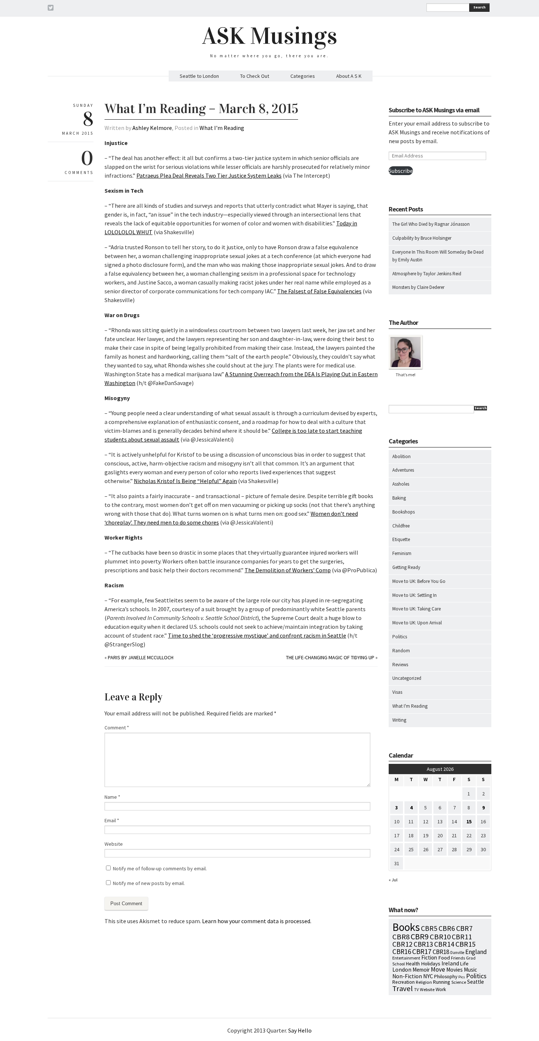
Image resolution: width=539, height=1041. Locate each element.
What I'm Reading (221, 127)
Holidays (430, 963)
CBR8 (401, 937)
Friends (458, 958)
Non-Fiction (407, 976)
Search (479, 7)
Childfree (401, 526)
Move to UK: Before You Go (418, 581)
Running (441, 982)
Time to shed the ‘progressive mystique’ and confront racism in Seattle (257, 635)
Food (444, 957)
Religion (424, 982)
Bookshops (403, 512)
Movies (454, 969)
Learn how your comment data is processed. (256, 921)
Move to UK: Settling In (414, 595)
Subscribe (401, 170)
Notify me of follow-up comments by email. (160, 868)
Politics (399, 637)
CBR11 (462, 936)
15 (469, 821)
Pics (461, 977)
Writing (399, 720)
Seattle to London (199, 76)
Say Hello (300, 1030)
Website (113, 844)
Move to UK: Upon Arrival (417, 623)
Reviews (400, 664)
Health (413, 963)
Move (438, 969)
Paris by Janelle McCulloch (140, 657)
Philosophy (445, 976)
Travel (402, 988)
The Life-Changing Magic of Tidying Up (330, 657)
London (401, 969)
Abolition (401, 456)
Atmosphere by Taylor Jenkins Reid (426, 274)
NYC (428, 976)
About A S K (349, 76)
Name (112, 797)
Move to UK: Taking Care (416, 609)
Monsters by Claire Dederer (418, 287)
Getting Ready (406, 567)
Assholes (400, 484)
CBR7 (464, 928)
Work (441, 989)
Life (464, 963)
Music (470, 969)
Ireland (450, 963)
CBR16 (401, 951)
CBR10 (440, 937)
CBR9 (420, 937)
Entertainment (406, 958)
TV (416, 989)
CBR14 (444, 944)
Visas (397, 692)
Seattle (475, 981)
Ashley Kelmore (152, 127)
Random (401, 651)
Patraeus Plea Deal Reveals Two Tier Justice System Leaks (209, 175)
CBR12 (402, 944)
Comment (116, 727)
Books (406, 927)
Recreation (403, 982)
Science (458, 982)
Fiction (429, 957)
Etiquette (401, 539)
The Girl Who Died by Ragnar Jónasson (431, 224)
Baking (399, 498)
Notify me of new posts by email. (149, 883)
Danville (457, 952)
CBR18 (441, 952)
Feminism (401, 553)
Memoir (421, 969)
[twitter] (51, 9)
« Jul (393, 879)
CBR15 (465, 943)
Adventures (403, 470)
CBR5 (429, 928)
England (476, 952)
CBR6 (447, 928)
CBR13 (423, 944)
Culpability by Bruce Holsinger (421, 238)
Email (111, 820)
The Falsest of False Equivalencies (319, 291)
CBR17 (422, 951)
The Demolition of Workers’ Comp (288, 570)
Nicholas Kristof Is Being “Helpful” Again (185, 481)
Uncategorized (406, 678)
